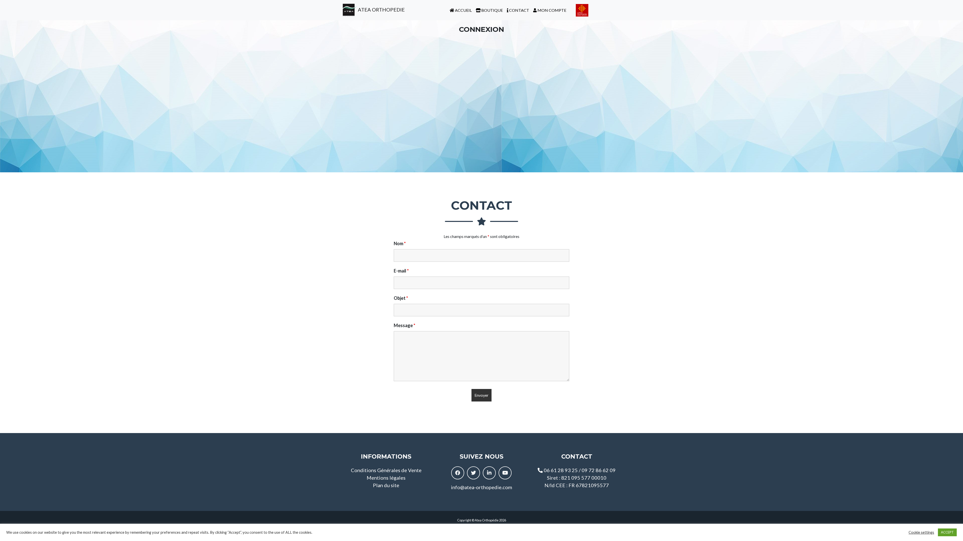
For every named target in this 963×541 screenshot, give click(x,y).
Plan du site (386, 485)
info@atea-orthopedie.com (481, 487)
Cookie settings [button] (921, 532)
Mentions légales (386, 478)
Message (404, 325)
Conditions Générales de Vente (386, 470)
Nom (400, 243)
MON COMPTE (551, 10)
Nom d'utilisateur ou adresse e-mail (457, 44)
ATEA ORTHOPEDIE (381, 10)
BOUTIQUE (491, 10)
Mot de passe (438, 68)
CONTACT (518, 10)
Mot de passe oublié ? (482, 152)
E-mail (401, 270)
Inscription (511, 137)
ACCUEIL (463, 10)
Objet (401, 298)
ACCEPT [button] (947, 532)
